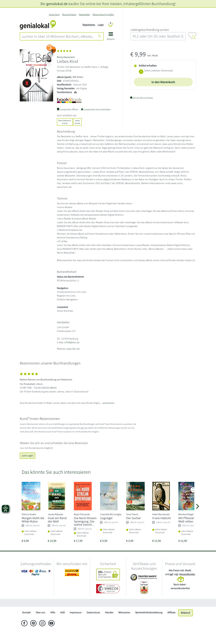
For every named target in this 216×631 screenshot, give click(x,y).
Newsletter (84, 14)
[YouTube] (51, 623)
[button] (111, 37)
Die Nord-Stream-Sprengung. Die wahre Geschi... (85, 521)
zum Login (27, 455)
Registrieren (89, 24)
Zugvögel (106, 518)
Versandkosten (187, 574)
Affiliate (171, 612)
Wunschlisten (69, 14)
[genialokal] (38, 24)
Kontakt (26, 612)
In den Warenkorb (163, 82)
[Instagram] (42, 623)
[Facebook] (24, 623)
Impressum (76, 612)
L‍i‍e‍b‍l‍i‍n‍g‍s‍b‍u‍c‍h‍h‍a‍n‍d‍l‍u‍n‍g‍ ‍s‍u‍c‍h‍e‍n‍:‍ (150, 30)
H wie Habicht (161, 518)
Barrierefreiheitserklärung (148, 612)
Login (101, 24)
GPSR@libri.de (72, 342)
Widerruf (185, 612)
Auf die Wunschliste (142, 98)
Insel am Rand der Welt (57, 519)
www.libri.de (73, 348)
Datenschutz (93, 612)
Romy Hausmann (66, 57)
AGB (62, 612)
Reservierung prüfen (103, 14)
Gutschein (54, 14)
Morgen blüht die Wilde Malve (33, 519)
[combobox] (58, 36)
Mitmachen (124, 612)
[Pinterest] (33, 623)
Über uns (40, 612)
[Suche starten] (99, 36)
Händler (109, 612)
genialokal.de (57, 3)
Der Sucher (133, 518)
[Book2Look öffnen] (51, 49)
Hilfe (52, 612)
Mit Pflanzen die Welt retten (189, 519)
